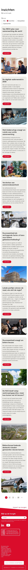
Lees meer (6, 53)
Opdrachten (7, 23)
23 (18, 497)
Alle (4, 21)
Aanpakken (21, 21)
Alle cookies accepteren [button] (14, 562)
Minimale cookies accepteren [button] (14, 567)
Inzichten (11, 21)
